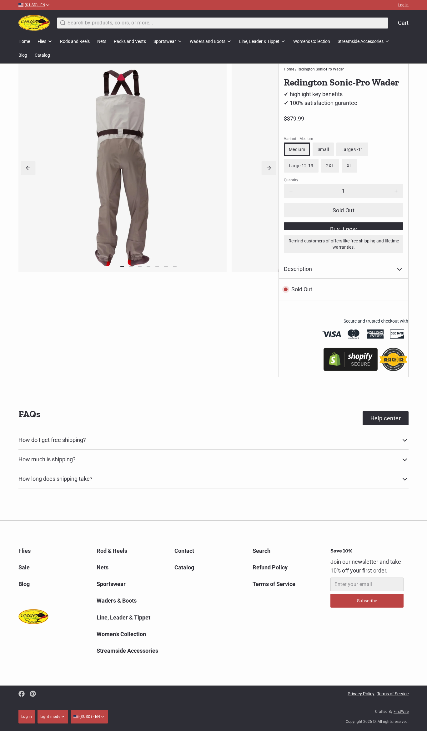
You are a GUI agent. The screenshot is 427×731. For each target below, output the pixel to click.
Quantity (291, 180)
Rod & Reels (112, 550)
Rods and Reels (75, 41)
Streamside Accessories (361, 41)
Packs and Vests (130, 41)
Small (323, 149)
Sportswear (164, 41)
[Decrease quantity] (291, 191)
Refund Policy (270, 567)
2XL (330, 165)
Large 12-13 (301, 165)
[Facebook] (21, 694)
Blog (22, 55)
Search (261, 550)
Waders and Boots (207, 41)
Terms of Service (274, 584)
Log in (403, 5)
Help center (385, 418)
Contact (184, 550)
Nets (101, 41)
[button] (343, 210)
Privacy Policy (361, 693)
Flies (42, 41)
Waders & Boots (117, 600)
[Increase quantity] (396, 191)
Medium (297, 149)
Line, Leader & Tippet (259, 41)
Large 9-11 (352, 149)
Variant (298, 139)
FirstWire (401, 711)
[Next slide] (269, 168)
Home (24, 41)
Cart (403, 22)
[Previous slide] (28, 168)
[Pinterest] (33, 694)
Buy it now (343, 228)
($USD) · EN (89, 716)
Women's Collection (311, 41)
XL (349, 165)
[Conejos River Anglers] (34, 23)
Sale (24, 567)
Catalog (42, 55)
